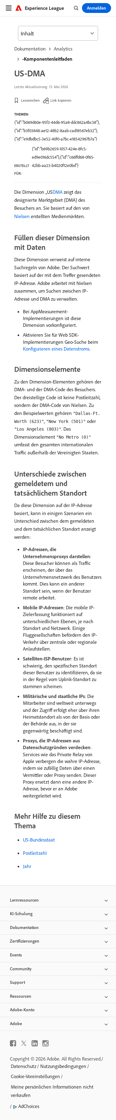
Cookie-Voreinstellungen (35, 1076)
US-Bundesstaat (39, 840)
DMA (57, 192)
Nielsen (22, 216)
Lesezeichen (30, 100)
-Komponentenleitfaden (47, 59)
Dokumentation (30, 49)
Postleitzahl (35, 853)
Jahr (27, 866)
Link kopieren (60, 100)
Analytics (63, 49)
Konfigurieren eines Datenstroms (56, 349)
